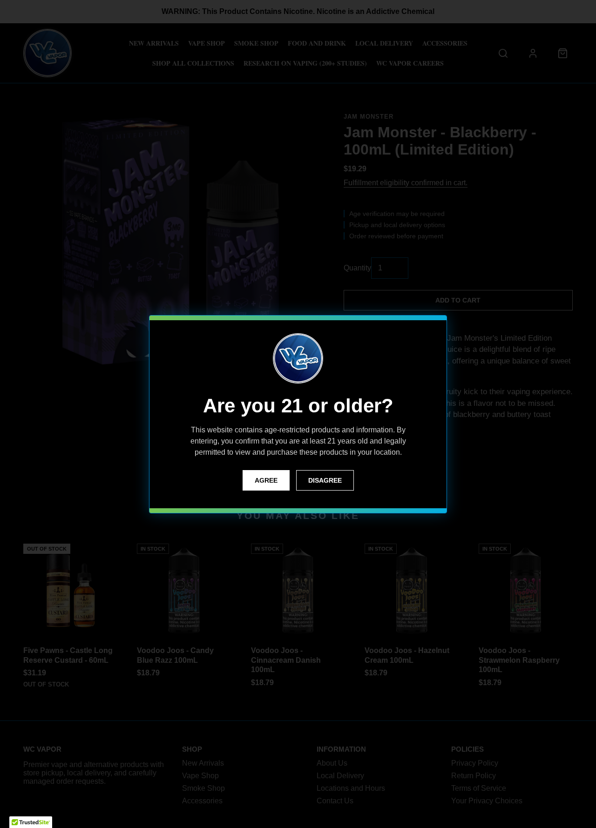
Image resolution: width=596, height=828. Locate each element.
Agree (266, 480)
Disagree (325, 480)
